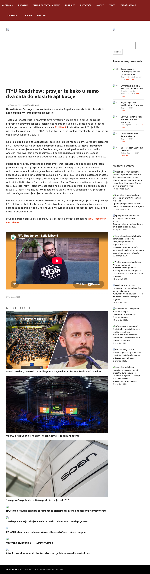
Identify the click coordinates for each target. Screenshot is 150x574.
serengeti (15, 296)
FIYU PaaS (60, 127)
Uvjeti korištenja (56, 569)
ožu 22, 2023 (13, 105)
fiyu (8, 296)
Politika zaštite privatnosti (36, 569)
